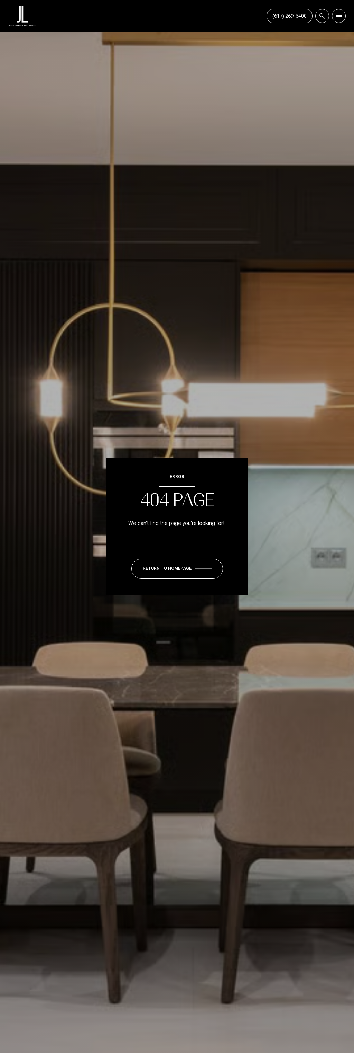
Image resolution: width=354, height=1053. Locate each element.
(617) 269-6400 (289, 16)
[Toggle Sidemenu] (339, 16)
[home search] (322, 16)
